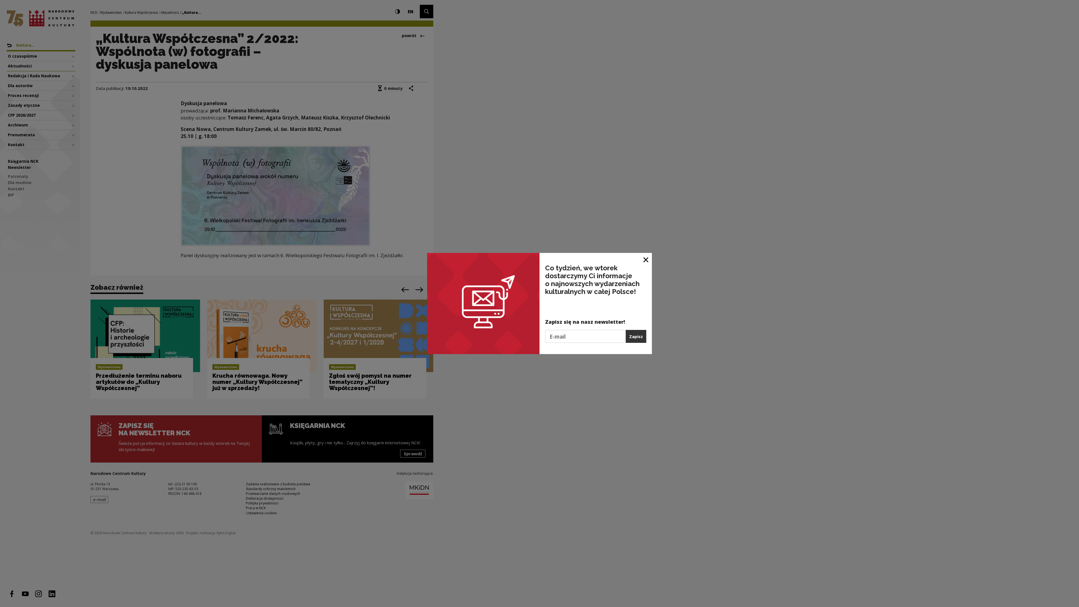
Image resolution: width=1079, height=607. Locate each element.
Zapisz (636, 336)
